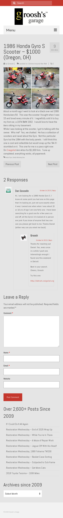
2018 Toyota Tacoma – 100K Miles (23, 473)
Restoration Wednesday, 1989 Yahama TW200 (28, 451)
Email (7, 365)
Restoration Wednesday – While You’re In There (29, 435)
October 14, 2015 (45, 190)
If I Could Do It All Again (17, 424)
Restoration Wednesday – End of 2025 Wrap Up (29, 429)
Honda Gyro (8, 157)
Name (7, 352)
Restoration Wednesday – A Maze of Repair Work (30, 440)
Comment (8, 313)
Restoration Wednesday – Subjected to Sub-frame (30, 462)
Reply (54, 190)
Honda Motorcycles (19, 157)
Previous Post (12, 164)
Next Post (52, 164)
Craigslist (11, 150)
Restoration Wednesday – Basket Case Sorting (29, 456)
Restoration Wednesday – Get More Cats (26, 467)
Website (7, 378)
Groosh (11, 63)
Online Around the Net (37, 63)
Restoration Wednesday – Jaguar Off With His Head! (31, 445)
